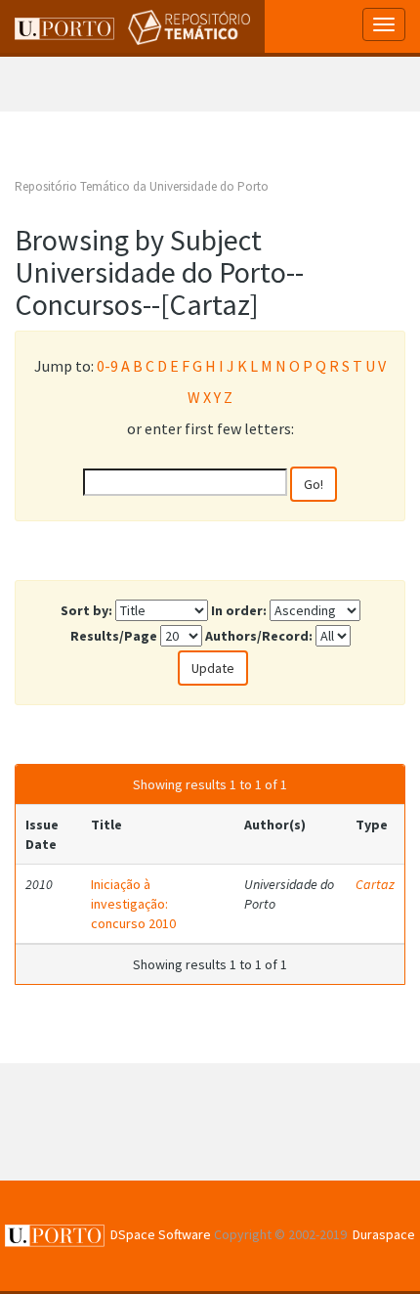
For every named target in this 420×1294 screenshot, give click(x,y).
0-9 (107, 366)
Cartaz (375, 884)
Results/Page (113, 636)
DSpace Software (160, 1234)
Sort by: (86, 610)
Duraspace (384, 1234)
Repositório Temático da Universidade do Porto (142, 186)
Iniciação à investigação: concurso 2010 (133, 903)
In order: (239, 610)
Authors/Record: (259, 636)
